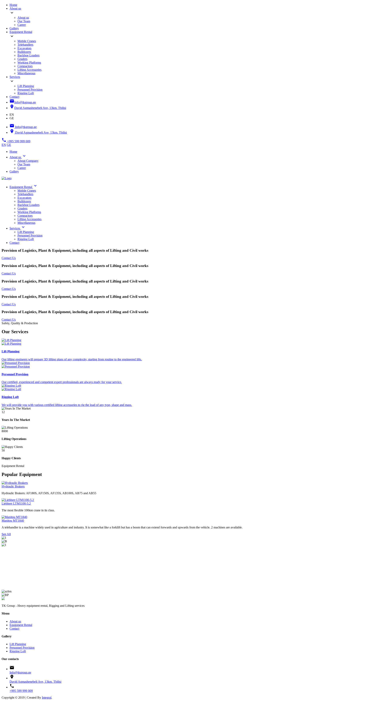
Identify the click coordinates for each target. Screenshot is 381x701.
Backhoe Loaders (28, 55)
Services (15, 77)
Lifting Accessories (29, 69)
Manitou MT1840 (13, 520)
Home (13, 5)
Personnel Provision (29, 89)
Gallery (14, 28)
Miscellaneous (26, 73)
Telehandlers (25, 44)
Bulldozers (24, 51)
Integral (46, 697)
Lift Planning (25, 86)
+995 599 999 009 (21, 690)
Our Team (23, 21)
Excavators (24, 48)
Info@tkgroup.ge (20, 672)
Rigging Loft (25, 93)
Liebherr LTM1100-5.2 (16, 503)
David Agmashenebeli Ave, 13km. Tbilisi (35, 681)
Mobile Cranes (26, 41)
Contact (14, 96)
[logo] (3, 599)
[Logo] (7, 178)
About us (15, 8)
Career (21, 24)
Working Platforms (29, 62)
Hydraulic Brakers (13, 486)
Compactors (25, 66)
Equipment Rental (21, 32)
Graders (22, 59)
